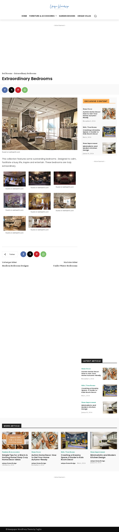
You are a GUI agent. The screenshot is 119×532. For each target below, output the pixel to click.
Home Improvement (90, 143)
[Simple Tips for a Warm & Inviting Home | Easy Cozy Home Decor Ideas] (15, 440)
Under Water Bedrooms (65, 265)
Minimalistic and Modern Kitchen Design (90, 148)
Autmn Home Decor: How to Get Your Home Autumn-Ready (92, 115)
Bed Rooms (7, 73)
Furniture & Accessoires (11, 452)
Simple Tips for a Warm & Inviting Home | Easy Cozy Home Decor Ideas (15, 457)
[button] (95, 16)
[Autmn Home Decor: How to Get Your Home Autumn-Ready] (109, 113)
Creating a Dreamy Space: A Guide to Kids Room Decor (91, 132)
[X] (11, 90)
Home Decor (87, 109)
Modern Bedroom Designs (15, 265)
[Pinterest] (18, 90)
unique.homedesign (9, 463)
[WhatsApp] (25, 90)
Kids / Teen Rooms (90, 127)
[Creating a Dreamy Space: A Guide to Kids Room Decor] (109, 131)
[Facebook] (5, 90)
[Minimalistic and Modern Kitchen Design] (109, 148)
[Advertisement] (59, 47)
